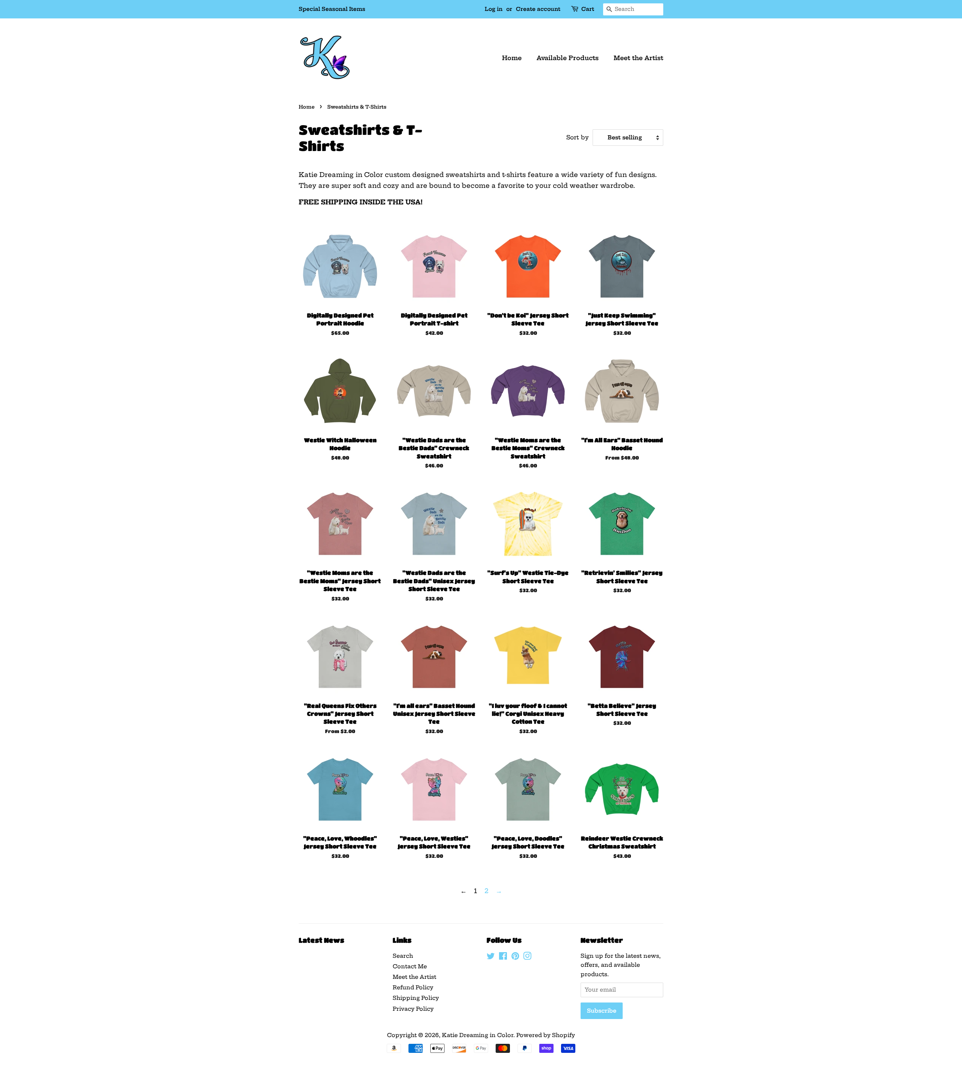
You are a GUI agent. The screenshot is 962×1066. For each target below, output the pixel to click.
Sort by (577, 137)
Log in (493, 9)
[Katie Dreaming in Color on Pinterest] (515, 957)
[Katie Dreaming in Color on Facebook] (503, 957)
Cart (587, 9)
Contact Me (410, 966)
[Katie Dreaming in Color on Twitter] (491, 957)
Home (512, 58)
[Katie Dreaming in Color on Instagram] (527, 957)
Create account (538, 9)
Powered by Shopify (545, 1035)
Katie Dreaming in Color (477, 1035)
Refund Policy (413, 987)
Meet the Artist (638, 58)
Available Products (568, 58)
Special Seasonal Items (332, 9)
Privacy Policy (413, 1009)
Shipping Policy (416, 998)
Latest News (321, 940)
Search (403, 956)
